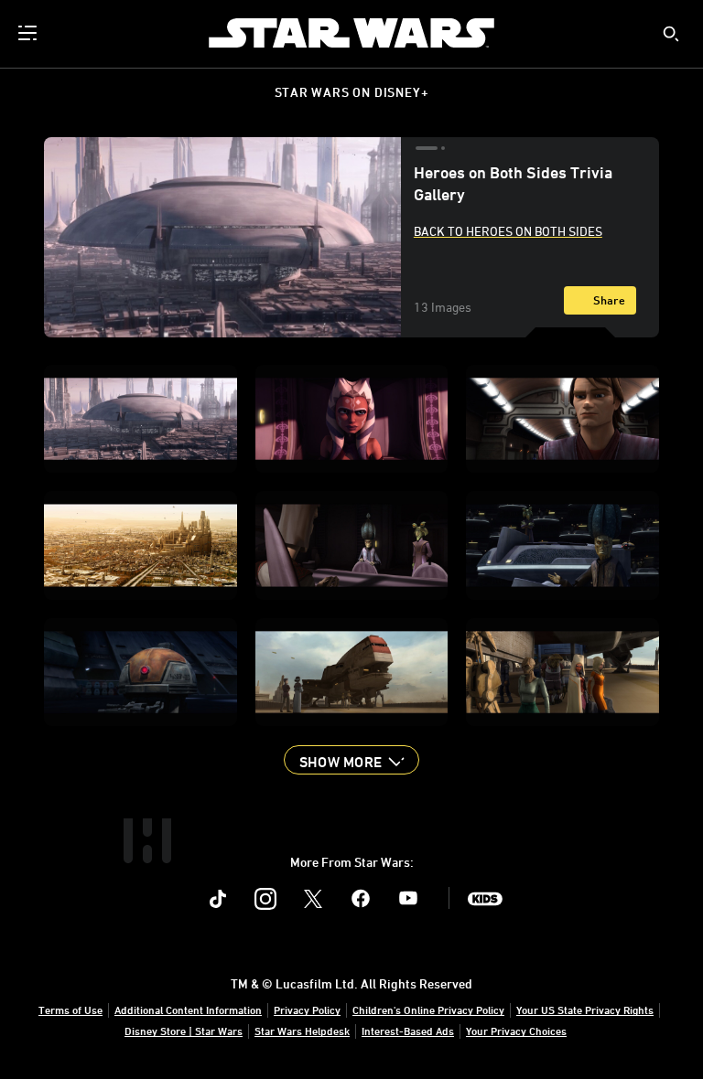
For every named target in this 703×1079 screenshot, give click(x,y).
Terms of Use (70, 1009)
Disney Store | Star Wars (183, 1030)
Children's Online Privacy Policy (428, 1009)
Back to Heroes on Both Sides (508, 231)
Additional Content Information (188, 1009)
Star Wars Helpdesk (302, 1030)
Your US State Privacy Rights (585, 1009)
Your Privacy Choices (516, 1030)
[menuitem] (29, 33)
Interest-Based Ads (408, 1030)
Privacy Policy (307, 1009)
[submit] (671, 34)
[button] (351, 760)
